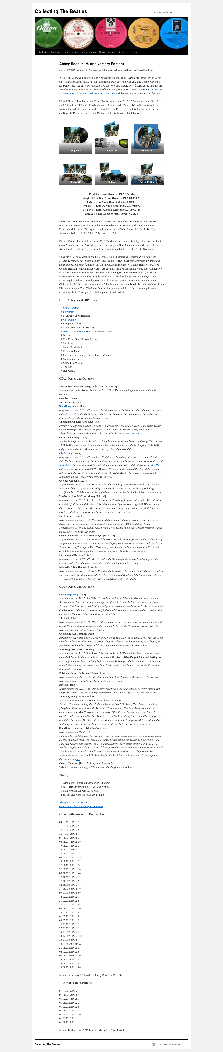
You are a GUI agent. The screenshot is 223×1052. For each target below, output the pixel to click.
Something (68, 311)
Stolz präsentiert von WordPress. (168, 1044)
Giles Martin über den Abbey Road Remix (81, 806)
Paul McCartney (88, 51)
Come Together (71, 307)
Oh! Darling (69, 319)
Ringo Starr (123, 51)
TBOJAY (134, 433)
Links (134, 51)
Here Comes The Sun (74, 331)
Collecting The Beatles (61, 11)
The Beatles (56, 51)
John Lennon (71, 51)
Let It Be (154, 465)
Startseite (43, 51)
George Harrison (107, 51)
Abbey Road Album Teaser (73, 802)
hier (78, 759)
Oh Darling (65, 453)
